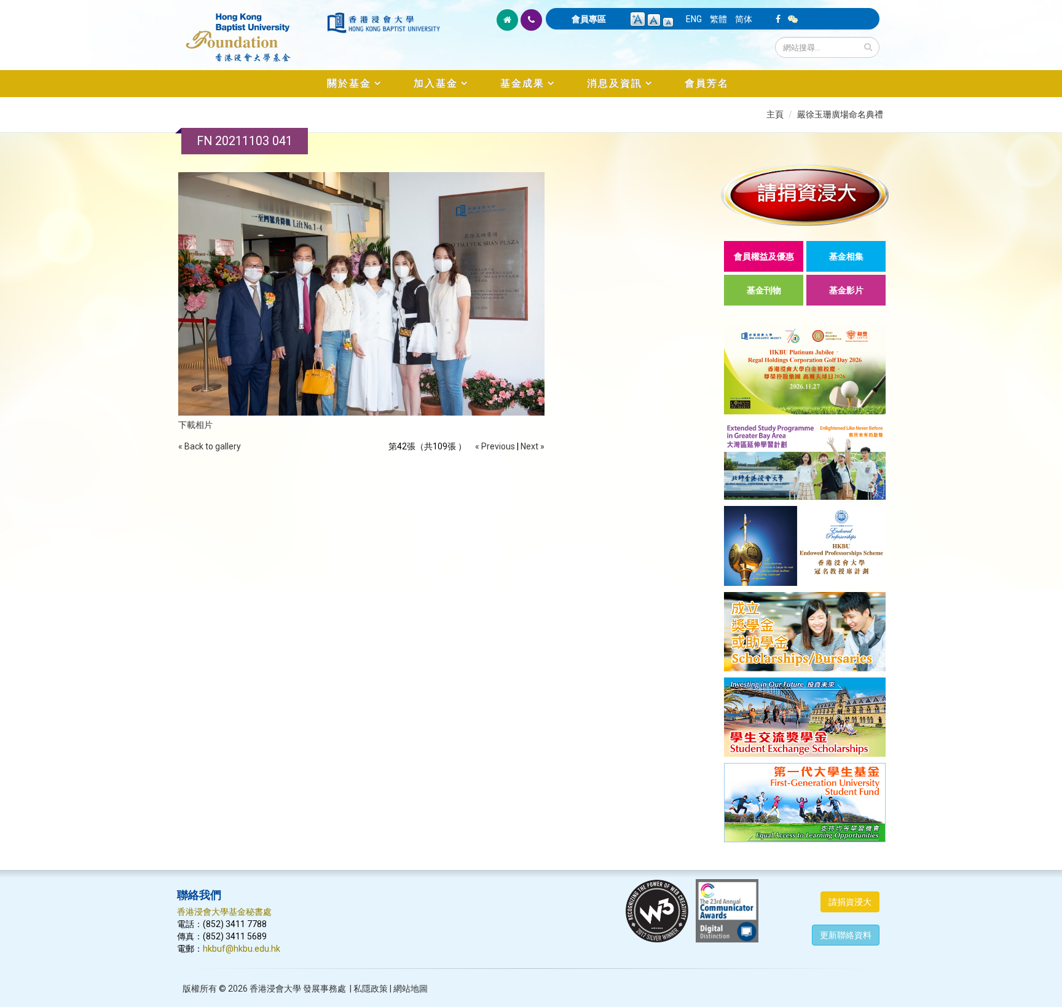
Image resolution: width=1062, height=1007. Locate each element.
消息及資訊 (614, 83)
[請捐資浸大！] (805, 195)
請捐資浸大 (849, 902)
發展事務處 (324, 988)
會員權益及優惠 (764, 256)
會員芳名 (707, 83)
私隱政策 (370, 988)
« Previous (495, 446)
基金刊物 (764, 290)
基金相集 (846, 256)
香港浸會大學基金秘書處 (224, 912)
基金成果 (522, 83)
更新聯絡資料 (845, 935)
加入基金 (436, 83)
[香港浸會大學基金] (251, 30)
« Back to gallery (209, 446)
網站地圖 (410, 988)
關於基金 (349, 83)
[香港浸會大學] (383, 22)
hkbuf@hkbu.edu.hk (241, 949)
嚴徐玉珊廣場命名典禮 (840, 114)
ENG (694, 19)
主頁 (775, 114)
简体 (743, 19)
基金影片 (846, 290)
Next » (533, 446)
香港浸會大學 (275, 988)
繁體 (718, 19)
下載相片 (195, 425)
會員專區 (589, 19)
